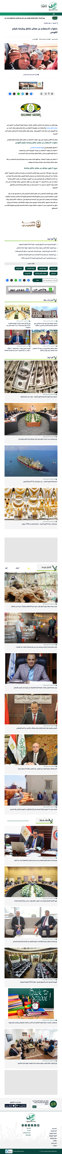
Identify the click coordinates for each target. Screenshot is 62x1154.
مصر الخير (53, 273)
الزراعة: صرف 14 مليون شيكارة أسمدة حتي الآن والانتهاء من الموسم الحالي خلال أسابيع (33, 809)
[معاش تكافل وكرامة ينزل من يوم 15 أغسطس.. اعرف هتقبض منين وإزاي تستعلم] (44, 337)
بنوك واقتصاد (47, 23)
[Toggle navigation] (53, 14)
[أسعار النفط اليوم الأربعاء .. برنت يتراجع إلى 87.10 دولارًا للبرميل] (31, 461)
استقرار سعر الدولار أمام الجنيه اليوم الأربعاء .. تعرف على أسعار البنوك (38, 396)
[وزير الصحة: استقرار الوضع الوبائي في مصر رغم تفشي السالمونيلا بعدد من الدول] (31, 841)
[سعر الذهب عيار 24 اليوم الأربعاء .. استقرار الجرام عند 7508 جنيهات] (31, 504)
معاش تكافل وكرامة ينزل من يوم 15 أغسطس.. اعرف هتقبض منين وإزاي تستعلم (44, 349)
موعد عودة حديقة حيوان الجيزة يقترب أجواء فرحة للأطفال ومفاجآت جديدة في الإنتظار (34, 606)
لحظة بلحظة (44, 820)
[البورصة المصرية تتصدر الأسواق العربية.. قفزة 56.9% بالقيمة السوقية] (31, 963)
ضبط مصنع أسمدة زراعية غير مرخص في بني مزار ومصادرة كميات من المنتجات (36, 647)
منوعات (55, 1145)
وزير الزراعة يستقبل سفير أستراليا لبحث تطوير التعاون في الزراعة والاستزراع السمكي (35, 941)
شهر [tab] (6, 568)
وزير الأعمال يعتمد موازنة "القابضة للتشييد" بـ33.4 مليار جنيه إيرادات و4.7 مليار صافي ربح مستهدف (18, 325)
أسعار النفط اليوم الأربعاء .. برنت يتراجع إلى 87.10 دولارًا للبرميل (40, 481)
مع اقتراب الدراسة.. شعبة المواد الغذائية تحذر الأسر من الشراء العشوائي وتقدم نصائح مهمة (33, 1022)
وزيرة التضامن (42, 268)
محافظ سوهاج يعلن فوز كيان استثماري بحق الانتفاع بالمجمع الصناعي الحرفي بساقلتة (45, 324)
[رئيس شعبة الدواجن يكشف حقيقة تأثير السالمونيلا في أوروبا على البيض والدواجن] (31, 668)
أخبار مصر (54, 1128)
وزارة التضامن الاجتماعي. (36, 147)
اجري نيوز (53, 268)
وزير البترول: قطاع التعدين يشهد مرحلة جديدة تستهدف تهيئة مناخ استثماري (36, 248)
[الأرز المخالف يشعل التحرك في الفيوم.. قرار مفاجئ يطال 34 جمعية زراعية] (31, 749)
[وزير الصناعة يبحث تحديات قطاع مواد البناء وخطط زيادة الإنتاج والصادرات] (31, 419)
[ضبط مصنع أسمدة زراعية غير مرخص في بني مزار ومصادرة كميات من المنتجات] (31, 628)
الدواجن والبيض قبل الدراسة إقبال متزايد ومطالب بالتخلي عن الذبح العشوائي (36, 728)
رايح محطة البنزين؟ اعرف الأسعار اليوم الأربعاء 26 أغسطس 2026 (38, 258)
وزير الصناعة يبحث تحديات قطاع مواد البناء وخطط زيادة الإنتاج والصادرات (37, 439)
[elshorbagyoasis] (31, 224)
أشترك (34, 1107)
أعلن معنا (29, 1128)
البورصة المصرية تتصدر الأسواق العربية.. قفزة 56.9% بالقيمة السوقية (37, 244)
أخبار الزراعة (54, 1131)
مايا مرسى (27, 273)
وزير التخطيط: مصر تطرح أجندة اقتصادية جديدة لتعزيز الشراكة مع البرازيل (37, 254)
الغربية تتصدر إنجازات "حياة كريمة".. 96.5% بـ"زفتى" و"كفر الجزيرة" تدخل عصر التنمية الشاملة (17, 349)
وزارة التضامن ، (30, 268)
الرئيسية (54, 23)
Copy (37, 280)
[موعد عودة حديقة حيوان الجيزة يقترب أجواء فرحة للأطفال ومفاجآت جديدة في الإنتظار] (31, 587)
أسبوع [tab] (17, 568)
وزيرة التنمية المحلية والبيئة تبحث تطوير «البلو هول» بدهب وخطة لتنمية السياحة (35, 901)
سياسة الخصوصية (27, 1132)
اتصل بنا (29, 1130)
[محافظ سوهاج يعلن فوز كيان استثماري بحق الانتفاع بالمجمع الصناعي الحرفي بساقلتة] (44, 312)
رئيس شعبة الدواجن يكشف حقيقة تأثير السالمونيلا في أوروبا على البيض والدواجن (35, 687)
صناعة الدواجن (53, 1133)
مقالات (55, 1140)
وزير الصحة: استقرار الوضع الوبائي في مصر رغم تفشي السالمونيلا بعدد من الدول (35, 860)
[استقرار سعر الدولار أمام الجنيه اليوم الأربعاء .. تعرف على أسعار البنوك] (31, 377)
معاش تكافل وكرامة (51, 128)
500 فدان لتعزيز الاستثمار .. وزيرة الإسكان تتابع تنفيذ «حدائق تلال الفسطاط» (35, 251)
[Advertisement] (31, 550)
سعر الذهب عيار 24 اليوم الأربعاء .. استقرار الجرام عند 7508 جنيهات (39, 524)
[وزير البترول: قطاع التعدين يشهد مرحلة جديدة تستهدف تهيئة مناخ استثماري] (31, 1044)
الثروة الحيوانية (53, 1136)
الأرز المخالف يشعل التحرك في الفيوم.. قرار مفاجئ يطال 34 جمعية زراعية (37, 768)
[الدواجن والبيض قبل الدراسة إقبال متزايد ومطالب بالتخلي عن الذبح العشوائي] (31, 709)
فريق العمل (28, 1135)
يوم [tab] (29, 568)
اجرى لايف (54, 1143)
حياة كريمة (19, 268)
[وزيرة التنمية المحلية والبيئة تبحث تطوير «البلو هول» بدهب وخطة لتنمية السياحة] (31, 881)
